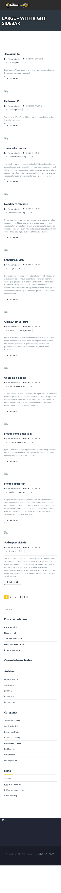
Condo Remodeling (17, 386)
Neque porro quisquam (18, 433)
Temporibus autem (15, 148)
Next (26, 597)
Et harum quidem (14, 259)
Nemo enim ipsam (14, 483)
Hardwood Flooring (17, 213)
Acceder (7, 779)
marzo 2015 (9, 697)
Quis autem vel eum (16, 321)
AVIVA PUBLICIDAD (46, 854)
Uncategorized (15, 110)
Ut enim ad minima (15, 377)
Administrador (14, 59)
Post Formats (9, 749)
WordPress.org (10, 796)
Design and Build (16, 268)
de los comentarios (14, 790)
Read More (14, 79)
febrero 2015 (9, 702)
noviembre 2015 (11, 679)
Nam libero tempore (16, 203)
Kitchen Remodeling (17, 157)
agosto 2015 (9, 685)
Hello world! (11, 101)
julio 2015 (8, 691)
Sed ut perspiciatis (15, 542)
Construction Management (20, 330)
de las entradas (12, 784)
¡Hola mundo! (12, 54)
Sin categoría (14, 63)
